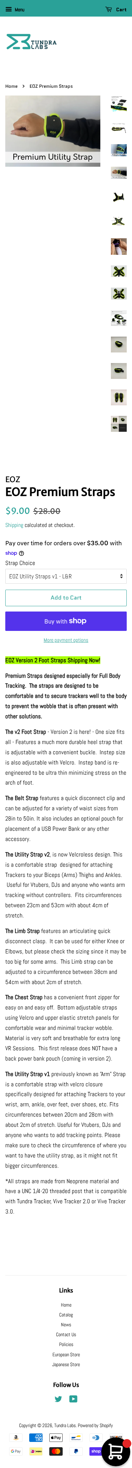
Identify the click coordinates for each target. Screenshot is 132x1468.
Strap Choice (20, 563)
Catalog (66, 1315)
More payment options (66, 640)
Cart (121, 9)
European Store (66, 1354)
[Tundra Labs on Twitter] (58, 1400)
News (66, 1324)
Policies (66, 1344)
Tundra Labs (65, 1425)
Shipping (14, 525)
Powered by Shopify (95, 1425)
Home (11, 86)
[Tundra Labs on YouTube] (73, 1400)
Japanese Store (66, 1364)
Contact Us (66, 1334)
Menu (19, 9)
